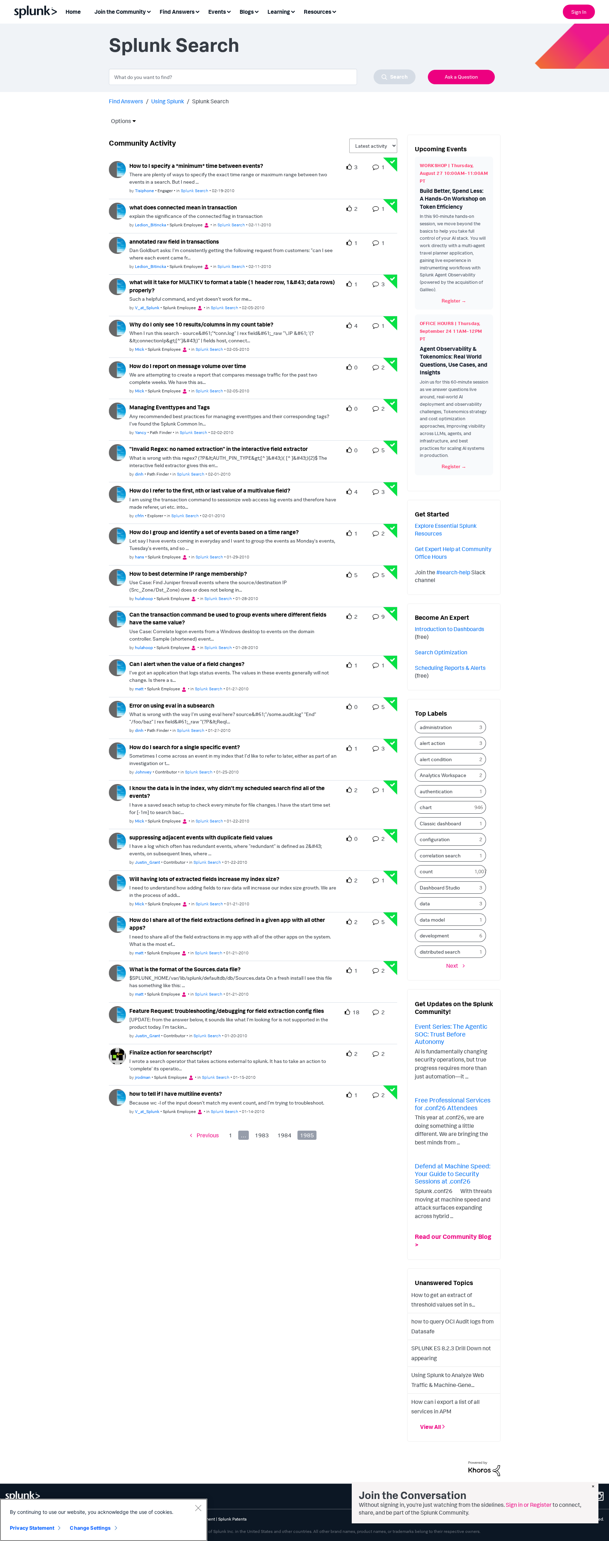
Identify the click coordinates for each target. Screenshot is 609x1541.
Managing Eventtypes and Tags (169, 407)
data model (432, 920)
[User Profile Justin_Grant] (117, 840)
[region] (103, 1520)
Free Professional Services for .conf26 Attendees (453, 1104)
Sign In (578, 12)
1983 (262, 1135)
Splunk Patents (232, 1519)
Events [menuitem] (217, 11)
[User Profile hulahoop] (117, 576)
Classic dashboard (440, 823)
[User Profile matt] (117, 667)
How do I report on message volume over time (187, 365)
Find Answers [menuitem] (177, 11)
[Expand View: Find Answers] (197, 11)
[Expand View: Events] (228, 11)
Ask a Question (461, 77)
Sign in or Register (529, 1504)
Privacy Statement (32, 1528)
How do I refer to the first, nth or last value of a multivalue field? (209, 490)
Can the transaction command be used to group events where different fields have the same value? (227, 618)
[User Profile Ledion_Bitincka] (117, 210)
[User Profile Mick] (117, 327)
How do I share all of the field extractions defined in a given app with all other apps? (227, 923)
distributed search (440, 952)
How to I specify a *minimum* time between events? (196, 165)
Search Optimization (441, 652)
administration (436, 727)
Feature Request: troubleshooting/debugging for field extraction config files (226, 1010)
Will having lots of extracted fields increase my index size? (204, 878)
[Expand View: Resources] (334, 11)
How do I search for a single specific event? (184, 747)
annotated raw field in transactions (174, 241)
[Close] (198, 1507)
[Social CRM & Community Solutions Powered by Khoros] (484, 1468)
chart (426, 807)
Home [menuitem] (73, 11)
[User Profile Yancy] (117, 410)
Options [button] (119, 120)
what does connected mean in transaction (183, 207)
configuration (435, 839)
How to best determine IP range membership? (188, 573)
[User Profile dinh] (117, 451)
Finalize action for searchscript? (170, 1052)
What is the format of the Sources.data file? (185, 969)
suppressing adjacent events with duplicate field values (200, 837)
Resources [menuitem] (317, 11)
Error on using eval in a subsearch (171, 705)
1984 (284, 1135)
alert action (432, 743)
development (434, 935)
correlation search (440, 855)
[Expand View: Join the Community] (148, 11)
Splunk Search (194, 190)
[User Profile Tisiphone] (117, 168)
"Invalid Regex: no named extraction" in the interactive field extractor (218, 448)
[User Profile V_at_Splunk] (117, 285)
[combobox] (262, 77)
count (426, 871)
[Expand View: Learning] (292, 11)
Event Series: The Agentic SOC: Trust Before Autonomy (451, 1033)
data (425, 903)
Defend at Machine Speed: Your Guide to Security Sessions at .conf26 (452, 1173)
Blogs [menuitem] (247, 11)
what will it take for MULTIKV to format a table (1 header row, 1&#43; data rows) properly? (232, 286)
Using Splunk (167, 101)
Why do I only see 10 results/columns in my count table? (201, 324)
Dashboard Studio (440, 888)
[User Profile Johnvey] (117, 750)
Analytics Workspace (443, 775)
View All (430, 1426)
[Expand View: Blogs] (256, 11)
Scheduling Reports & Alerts (450, 667)
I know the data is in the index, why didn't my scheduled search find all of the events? (227, 792)
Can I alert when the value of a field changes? (187, 663)
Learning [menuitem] (278, 11)
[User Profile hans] (117, 535)
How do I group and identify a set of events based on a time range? (214, 532)
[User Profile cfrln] (117, 493)
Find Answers (126, 101)
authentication (436, 791)
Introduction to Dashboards (449, 628)
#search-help (453, 572)
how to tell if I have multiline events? (175, 1093)
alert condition (436, 759)
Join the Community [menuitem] (120, 11)
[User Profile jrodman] (117, 1055)
